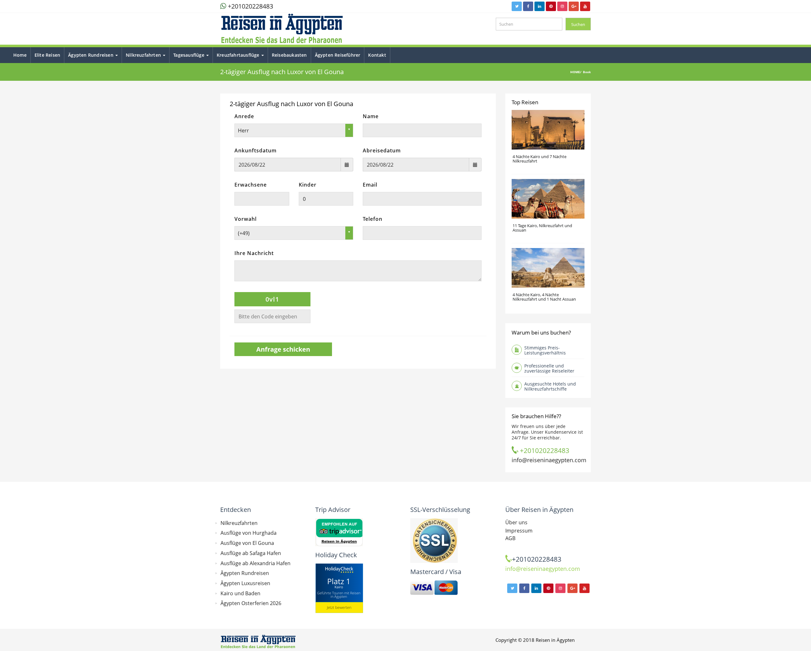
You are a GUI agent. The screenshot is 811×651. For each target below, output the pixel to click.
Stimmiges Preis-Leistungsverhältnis (545, 350)
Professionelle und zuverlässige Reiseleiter (549, 368)
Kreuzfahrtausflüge (239, 55)
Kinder (307, 184)
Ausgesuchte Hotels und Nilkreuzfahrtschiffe (550, 386)
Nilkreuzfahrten (144, 55)
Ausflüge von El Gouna (247, 542)
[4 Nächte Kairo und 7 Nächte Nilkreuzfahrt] (548, 130)
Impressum (519, 530)
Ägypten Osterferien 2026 (250, 603)
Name (371, 116)
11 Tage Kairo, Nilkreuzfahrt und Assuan (542, 228)
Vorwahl (245, 218)
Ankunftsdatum (255, 150)
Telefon (372, 218)
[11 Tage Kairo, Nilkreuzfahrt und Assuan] (548, 199)
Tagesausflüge (189, 55)
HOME (575, 72)
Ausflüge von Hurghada (248, 532)
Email (370, 184)
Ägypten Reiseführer (338, 55)
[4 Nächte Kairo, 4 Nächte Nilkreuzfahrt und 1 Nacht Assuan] (548, 268)
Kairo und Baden (240, 593)
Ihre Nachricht (254, 253)
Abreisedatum (382, 150)
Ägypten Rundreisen (91, 55)
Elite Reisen (47, 55)
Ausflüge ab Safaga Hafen (250, 553)
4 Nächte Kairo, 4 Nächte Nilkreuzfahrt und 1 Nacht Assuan (544, 297)
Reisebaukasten (289, 55)
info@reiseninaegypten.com (542, 568)
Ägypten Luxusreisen (245, 583)
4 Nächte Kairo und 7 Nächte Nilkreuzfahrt (539, 159)
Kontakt (377, 55)
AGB (510, 538)
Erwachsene (250, 184)
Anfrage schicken (283, 349)
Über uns (516, 522)
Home (20, 55)
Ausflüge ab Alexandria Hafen (255, 563)
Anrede (244, 116)
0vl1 (272, 299)
